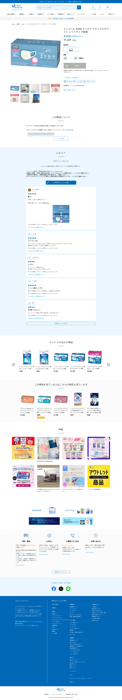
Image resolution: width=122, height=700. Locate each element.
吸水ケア (70, 14)
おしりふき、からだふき (76, 614)
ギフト (102, 14)
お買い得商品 (11, 14)
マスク (23, 24)
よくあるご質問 (95, 618)
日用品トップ (55, 614)
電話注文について (96, 609)
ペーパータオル (55, 621)
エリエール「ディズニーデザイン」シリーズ (80, 678)
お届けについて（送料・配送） (99, 612)
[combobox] (58, 7)
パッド (71, 612)
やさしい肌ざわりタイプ (76, 644)
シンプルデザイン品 (74, 650)
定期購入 (21, 14)
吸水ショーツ (73, 667)
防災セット (112, 14)
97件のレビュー (77, 36)
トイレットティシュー (57, 618)
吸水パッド (72, 666)
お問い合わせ (95, 620)
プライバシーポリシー (57, 694)
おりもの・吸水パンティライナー (78, 662)
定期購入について (96, 616)
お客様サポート (95, 604)
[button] (71, 77)
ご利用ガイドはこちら (60, 572)
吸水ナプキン (73, 664)
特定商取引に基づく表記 (72, 694)
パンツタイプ (73, 609)
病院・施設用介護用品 (75, 616)
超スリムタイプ (73, 642)
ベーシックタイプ (74, 652)
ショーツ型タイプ (74, 654)
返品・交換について (70, 90)
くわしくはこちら (20, 565)
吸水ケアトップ (73, 660)
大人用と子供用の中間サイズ (77, 632)
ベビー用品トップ (74, 622)
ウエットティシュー (56, 623)
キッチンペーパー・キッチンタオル (60, 619)
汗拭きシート (55, 629)
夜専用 (71, 630)
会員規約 (46, 694)
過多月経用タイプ (74, 648)
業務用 (53, 631)
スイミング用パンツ (74, 628)
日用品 (31, 14)
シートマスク (81, 14)
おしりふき (72, 634)
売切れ (77, 66)
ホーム (13, 24)
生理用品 (60, 14)
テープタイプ (73, 611)
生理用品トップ (73, 640)
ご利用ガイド (95, 607)
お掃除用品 (54, 625)
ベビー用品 (50, 14)
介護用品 (39, 14)
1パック (71, 49)
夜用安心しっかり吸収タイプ (77, 646)
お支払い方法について (97, 611)
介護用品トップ (73, 607)
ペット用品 (92, 14)
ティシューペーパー (56, 616)
